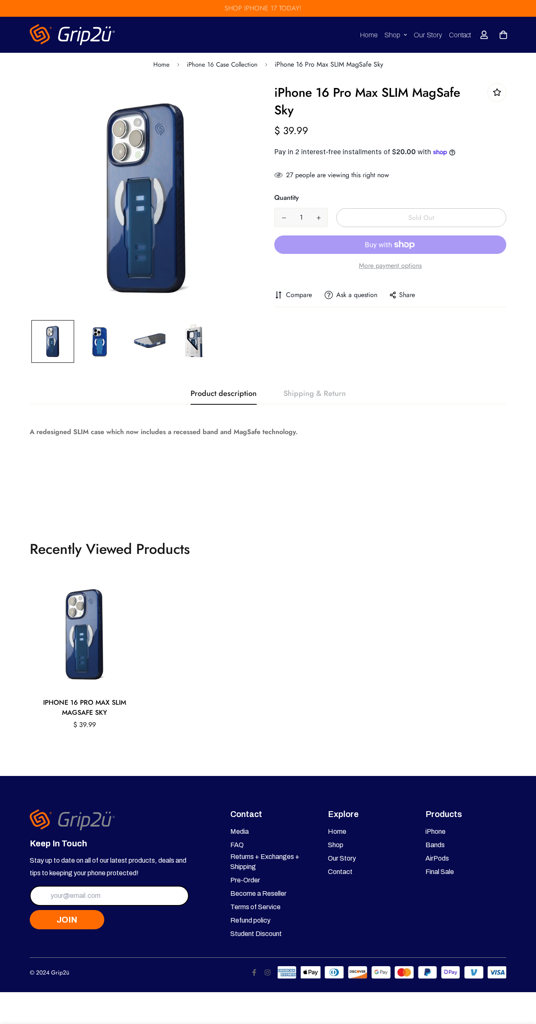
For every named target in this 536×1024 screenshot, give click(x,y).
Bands (435, 844)
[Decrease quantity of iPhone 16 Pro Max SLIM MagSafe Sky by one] (284, 218)
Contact (460, 35)
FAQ (237, 844)
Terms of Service (255, 906)
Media (239, 831)
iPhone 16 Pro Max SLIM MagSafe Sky (84, 707)
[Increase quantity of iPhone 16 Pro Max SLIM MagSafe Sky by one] (318, 218)
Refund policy (250, 920)
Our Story (428, 35)
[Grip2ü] (73, 34)
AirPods (437, 858)
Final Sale (439, 871)
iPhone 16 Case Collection (222, 64)
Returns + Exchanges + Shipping (264, 861)
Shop (392, 35)
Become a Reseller (258, 893)
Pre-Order (245, 880)
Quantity (286, 197)
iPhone (435, 831)
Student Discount (256, 933)
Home (369, 35)
